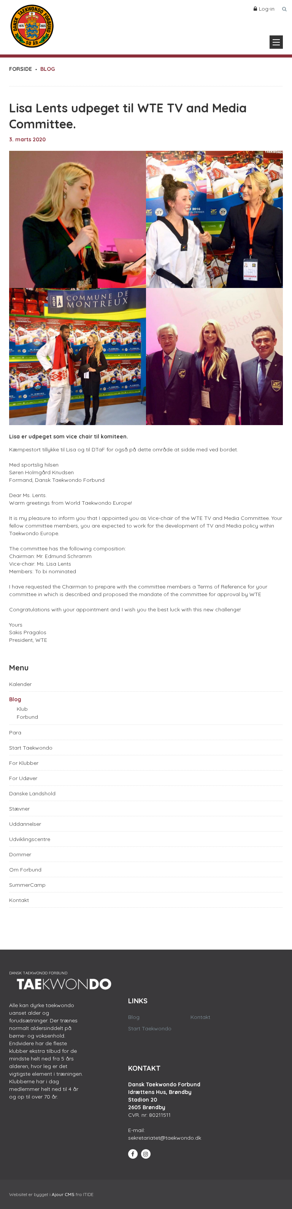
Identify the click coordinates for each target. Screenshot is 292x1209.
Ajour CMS (63, 1194)
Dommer (20, 854)
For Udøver (23, 778)
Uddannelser (25, 823)
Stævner (19, 808)
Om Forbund (25, 869)
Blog (15, 699)
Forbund (27, 716)
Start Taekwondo (30, 747)
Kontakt (19, 900)
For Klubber (23, 763)
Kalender (20, 684)
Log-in (267, 8)
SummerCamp (27, 884)
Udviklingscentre (29, 839)
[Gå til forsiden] (32, 24)
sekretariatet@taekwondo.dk (164, 1137)
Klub (22, 708)
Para (15, 732)
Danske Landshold (32, 793)
